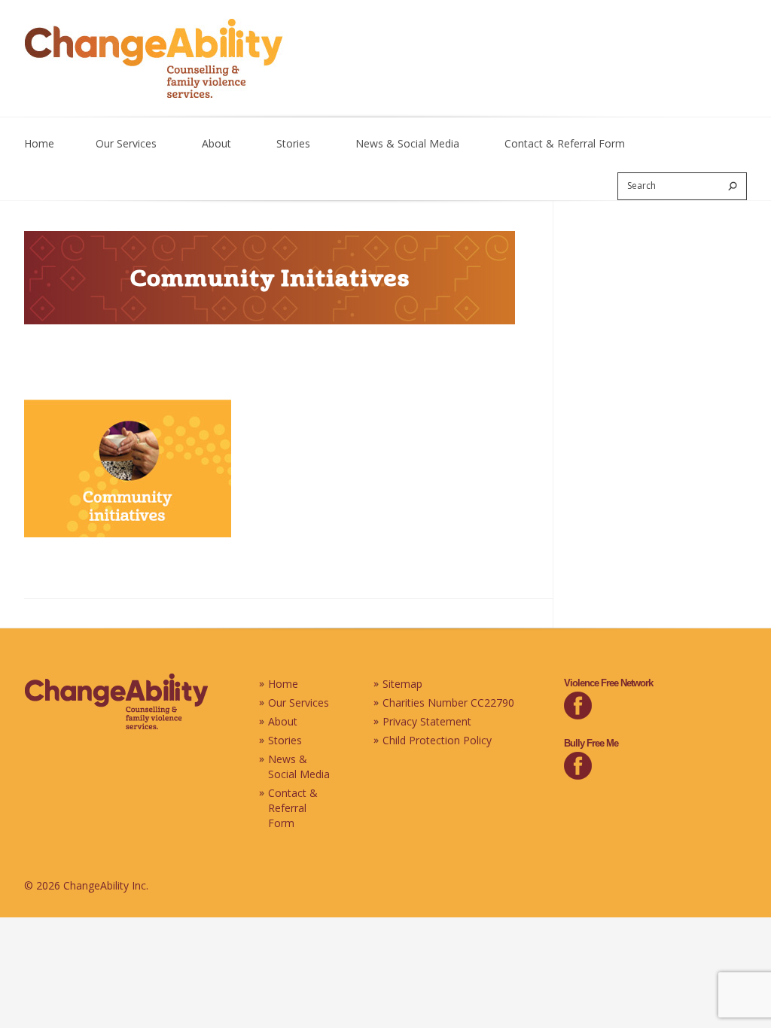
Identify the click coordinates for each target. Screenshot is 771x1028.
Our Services (126, 143)
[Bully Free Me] (578, 775)
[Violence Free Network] (578, 715)
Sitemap (402, 684)
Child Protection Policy (437, 740)
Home (39, 143)
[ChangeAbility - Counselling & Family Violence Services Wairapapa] (116, 726)
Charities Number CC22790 (448, 702)
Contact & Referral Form (564, 143)
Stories (293, 143)
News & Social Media (407, 143)
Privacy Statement (426, 721)
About (216, 143)
